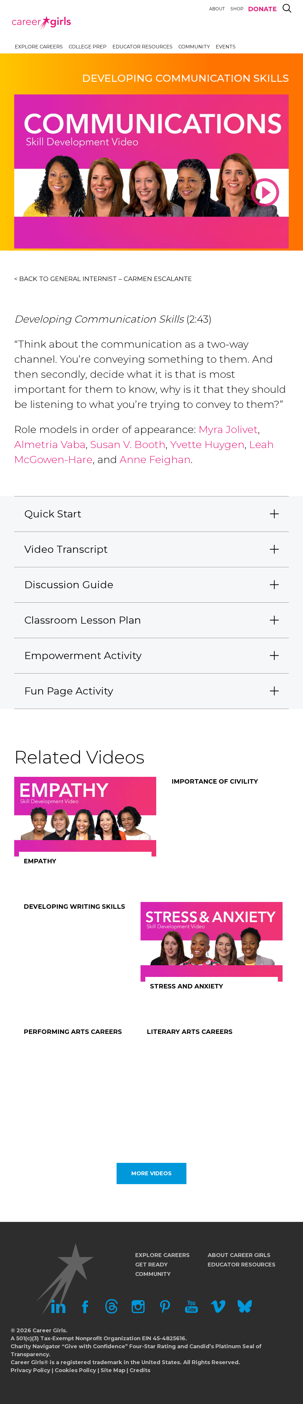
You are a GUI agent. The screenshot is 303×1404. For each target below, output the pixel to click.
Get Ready (151, 1264)
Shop (237, 9)
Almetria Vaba (50, 444)
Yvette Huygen (207, 444)
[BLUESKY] (244, 1312)
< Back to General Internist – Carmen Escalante (103, 278)
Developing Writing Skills (74, 906)
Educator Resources (142, 47)
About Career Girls (239, 1255)
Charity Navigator (35, 1346)
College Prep (88, 47)
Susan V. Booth (127, 444)
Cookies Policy (75, 1370)
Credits (140, 1370)
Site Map (113, 1370)
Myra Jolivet (228, 429)
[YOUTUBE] (191, 1312)
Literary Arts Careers (190, 1031)
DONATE (262, 9)
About (217, 9)
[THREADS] (111, 1312)
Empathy (40, 861)
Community (194, 47)
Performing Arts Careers (73, 1031)
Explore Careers (39, 47)
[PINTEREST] (164, 1312)
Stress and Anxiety (186, 986)
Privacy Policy (30, 1370)
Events (226, 47)
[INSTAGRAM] (138, 1312)
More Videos (151, 1173)
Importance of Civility (215, 781)
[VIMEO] (218, 1312)
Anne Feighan (154, 459)
